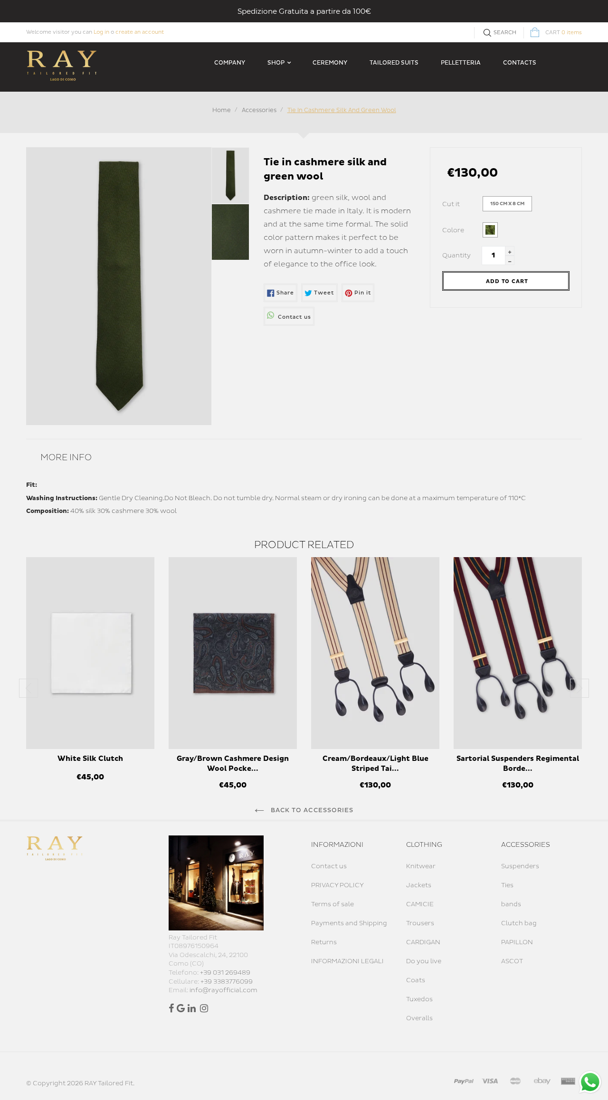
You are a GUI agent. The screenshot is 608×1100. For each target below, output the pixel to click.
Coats (415, 980)
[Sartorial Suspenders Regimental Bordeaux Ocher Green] (518, 653)
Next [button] (579, 688)
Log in (101, 32)
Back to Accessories (311, 810)
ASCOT (512, 961)
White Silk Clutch (90, 758)
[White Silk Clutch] (90, 653)
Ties (507, 885)
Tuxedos (419, 999)
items (563, 32)
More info (66, 457)
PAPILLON (517, 942)
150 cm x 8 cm (507, 204)
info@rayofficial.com (223, 990)
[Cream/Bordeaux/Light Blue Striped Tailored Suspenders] (375, 653)
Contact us (329, 866)
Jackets (418, 885)
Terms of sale (332, 904)
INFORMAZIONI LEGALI (347, 961)
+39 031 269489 (225, 973)
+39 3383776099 (226, 982)
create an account (139, 32)
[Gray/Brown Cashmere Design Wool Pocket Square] (233, 653)
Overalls (419, 1018)
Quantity (456, 255)
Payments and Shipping (349, 923)
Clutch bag (519, 923)
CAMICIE (420, 904)
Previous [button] (28, 688)
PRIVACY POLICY (337, 885)
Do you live (423, 961)
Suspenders (520, 866)
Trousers (420, 923)
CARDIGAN (423, 942)
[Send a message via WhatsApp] (590, 1082)
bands (511, 904)
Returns (324, 942)
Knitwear (421, 866)
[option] (90, 674)
